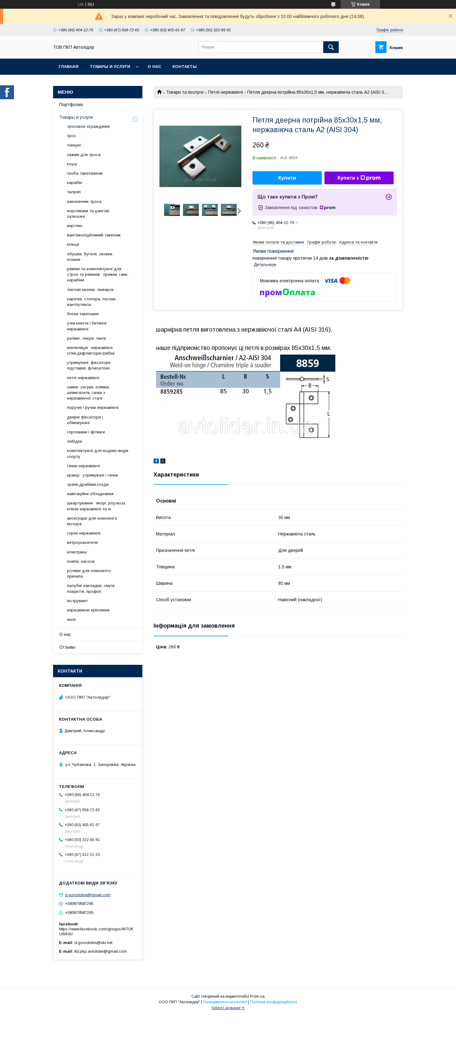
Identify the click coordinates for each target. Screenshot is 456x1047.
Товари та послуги (184, 92)
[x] (162, 461)
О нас (154, 66)
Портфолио (71, 104)
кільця (73, 244)
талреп (74, 192)
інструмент (77, 600)
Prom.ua (257, 996)
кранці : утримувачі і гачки (92, 475)
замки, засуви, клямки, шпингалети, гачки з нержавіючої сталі (88, 392)
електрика (77, 552)
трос (71, 135)
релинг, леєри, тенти (86, 338)
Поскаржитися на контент (225, 1002)
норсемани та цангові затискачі (88, 213)
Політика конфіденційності (273, 1002)
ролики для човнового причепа (89, 573)
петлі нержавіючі (83, 377)
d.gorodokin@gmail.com (87, 895)
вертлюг (75, 225)
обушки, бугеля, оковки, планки (90, 257)
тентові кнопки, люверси (90, 289)
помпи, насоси (81, 561)
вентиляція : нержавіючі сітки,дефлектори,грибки (90, 350)
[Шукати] (331, 47)
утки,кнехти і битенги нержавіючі (86, 326)
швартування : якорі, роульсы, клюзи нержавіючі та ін (96, 506)
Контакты (184, 66)
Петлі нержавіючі (225, 92)
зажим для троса (84, 154)
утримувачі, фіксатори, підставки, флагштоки (89, 365)
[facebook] (156, 461)
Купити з (348, 178)
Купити (287, 178)
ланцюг (74, 145)
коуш (72, 164)
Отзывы (67, 647)
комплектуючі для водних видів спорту (97, 453)
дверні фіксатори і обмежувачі (85, 420)
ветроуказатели (82, 542)
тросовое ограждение (88, 126)
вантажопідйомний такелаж (94, 235)
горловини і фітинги (86, 432)
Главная (68, 66)
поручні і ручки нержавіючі (92, 407)
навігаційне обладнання (90, 493)
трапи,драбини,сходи (88, 484)
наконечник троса (84, 201)
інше (71, 619)
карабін (74, 182)
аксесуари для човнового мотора (92, 521)
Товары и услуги (110, 66)
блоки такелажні (83, 313)
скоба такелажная (85, 173)
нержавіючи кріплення (88, 610)
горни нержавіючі (84, 533)
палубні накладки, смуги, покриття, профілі (91, 588)
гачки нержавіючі (83, 465)
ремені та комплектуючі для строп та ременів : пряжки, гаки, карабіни (97, 274)
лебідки (74, 441)
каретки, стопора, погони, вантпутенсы (91, 302)
